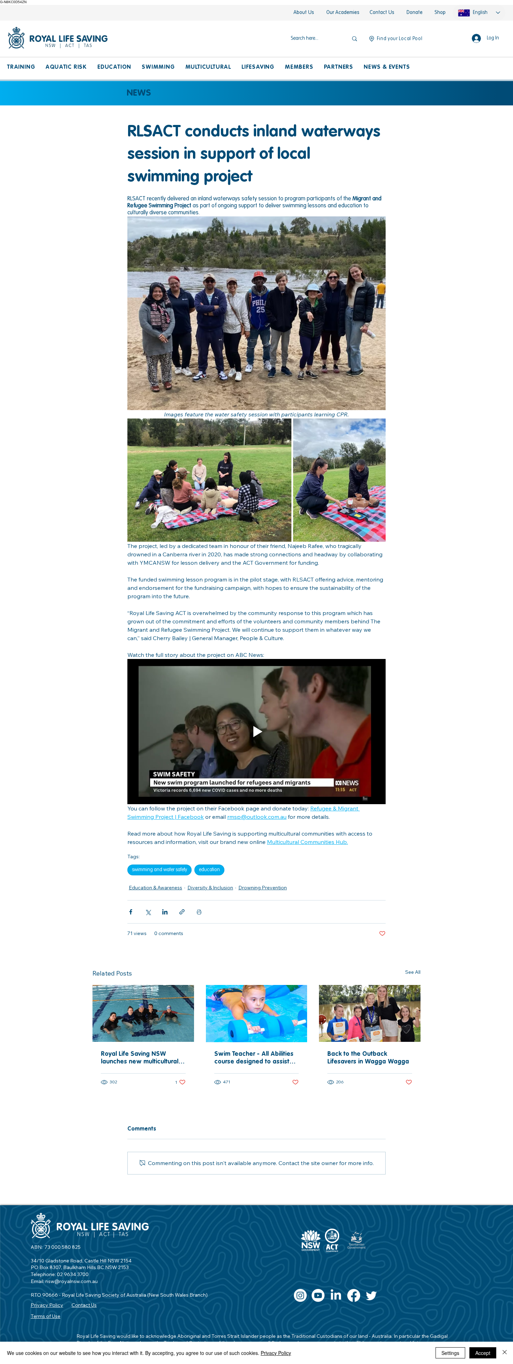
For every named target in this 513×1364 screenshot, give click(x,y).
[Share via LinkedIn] (165, 912)
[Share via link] (182, 912)
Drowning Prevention (262, 887)
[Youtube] (318, 1295)
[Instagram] (300, 1295)
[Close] (504, 1352)
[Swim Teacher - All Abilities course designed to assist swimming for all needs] (256, 1013)
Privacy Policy (276, 1352)
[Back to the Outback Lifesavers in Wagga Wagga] (370, 1013)
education (209, 869)
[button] (20, 67)
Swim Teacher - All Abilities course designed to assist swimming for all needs (253, 1058)
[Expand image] (209, 480)
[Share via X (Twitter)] (147, 912)
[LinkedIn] (335, 1295)
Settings (450, 1352)
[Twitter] (371, 1295)
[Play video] (256, 731)
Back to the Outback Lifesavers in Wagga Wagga (368, 1058)
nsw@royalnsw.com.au (71, 1281)
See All (413, 972)
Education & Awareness (155, 887)
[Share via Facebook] (130, 912)
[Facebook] (353, 1295)
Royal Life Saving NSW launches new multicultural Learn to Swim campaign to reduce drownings (141, 1058)
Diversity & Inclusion (210, 887)
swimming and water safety (159, 869)
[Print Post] (199, 912)
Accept (482, 1352)
